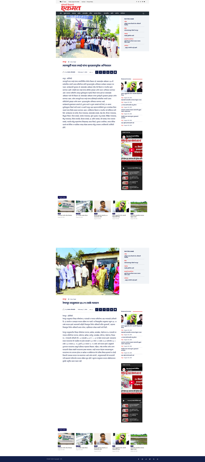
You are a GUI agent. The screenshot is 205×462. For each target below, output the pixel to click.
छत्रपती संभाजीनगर (128, 39)
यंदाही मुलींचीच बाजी (129, 35)
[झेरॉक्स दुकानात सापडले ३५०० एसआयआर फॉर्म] (102, 206)
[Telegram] (115, 72)
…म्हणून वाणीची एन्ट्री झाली (130, 48)
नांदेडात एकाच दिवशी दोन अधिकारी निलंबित (132, 24)
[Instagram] (138, 2)
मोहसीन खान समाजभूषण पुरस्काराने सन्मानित (129, 117)
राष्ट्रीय (59, 213)
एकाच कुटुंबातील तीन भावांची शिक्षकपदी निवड (131, 94)
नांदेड (125, 21)
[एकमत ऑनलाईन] (64, 72)
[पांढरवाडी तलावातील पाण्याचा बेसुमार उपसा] (139, 206)
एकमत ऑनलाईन (71, 72)
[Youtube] (144, 2)
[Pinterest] (104, 72)
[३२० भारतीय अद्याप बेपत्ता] (84, 206)
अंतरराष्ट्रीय (78, 213)
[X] (140, 2)
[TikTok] (146, 459)
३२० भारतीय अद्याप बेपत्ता (82, 215)
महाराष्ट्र (126, 33)
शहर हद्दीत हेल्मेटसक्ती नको (127, 123)
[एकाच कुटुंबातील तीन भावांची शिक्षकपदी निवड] (131, 86)
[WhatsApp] (107, 72)
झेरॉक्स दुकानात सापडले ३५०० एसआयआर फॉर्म (101, 216)
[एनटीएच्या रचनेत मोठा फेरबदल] (66, 206)
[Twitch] (150, 459)
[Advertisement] (116, 7)
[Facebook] (137, 2)
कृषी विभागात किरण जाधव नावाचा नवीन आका (132, 41)
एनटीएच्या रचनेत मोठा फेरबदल (65, 215)
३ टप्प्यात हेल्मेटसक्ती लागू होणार (129, 105)
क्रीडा (125, 28)
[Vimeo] (142, 2)
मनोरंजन (126, 45)
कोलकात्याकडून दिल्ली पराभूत (131, 30)
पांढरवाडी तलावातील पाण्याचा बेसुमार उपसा (131, 100)
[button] (143, 13)
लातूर (64, 62)
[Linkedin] (111, 72)
